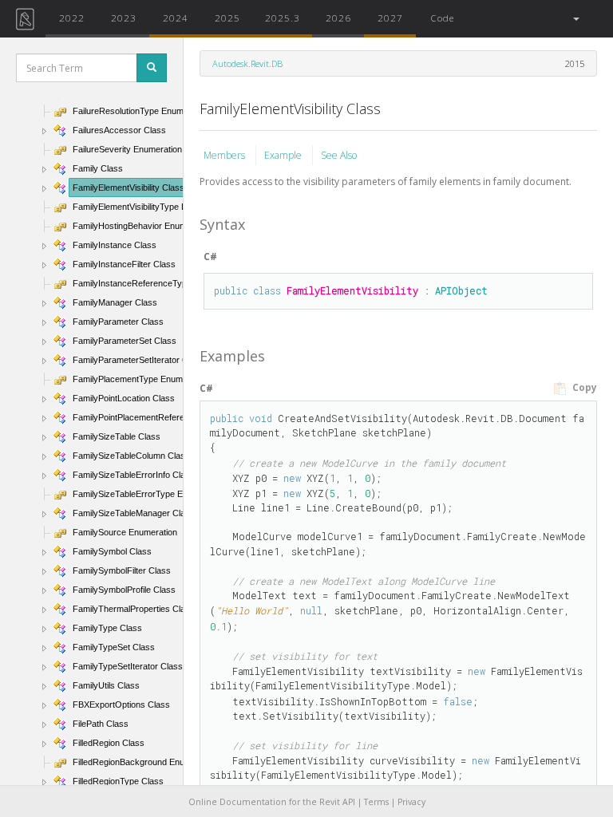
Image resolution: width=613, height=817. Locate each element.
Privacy (411, 801)
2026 (338, 17)
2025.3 (282, 17)
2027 (390, 17)
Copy (583, 387)
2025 (227, 17)
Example (284, 155)
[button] (575, 18)
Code (442, 17)
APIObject (461, 290)
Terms (376, 801)
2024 (175, 17)
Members (225, 155)
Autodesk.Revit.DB (247, 63)
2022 (72, 17)
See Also (339, 155)
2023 (123, 17)
